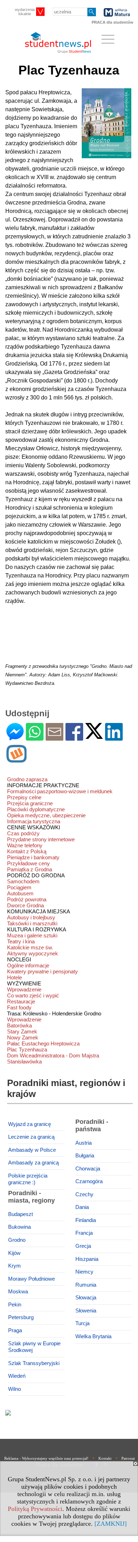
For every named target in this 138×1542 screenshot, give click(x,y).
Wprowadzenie (24, 989)
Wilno (14, 1389)
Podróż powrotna (26, 899)
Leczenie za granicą (31, 1137)
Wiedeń (16, 1376)
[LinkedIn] (114, 737)
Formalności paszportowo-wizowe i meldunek (60, 791)
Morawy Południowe (31, 1279)
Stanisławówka (24, 1061)
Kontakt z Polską (26, 851)
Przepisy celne (24, 797)
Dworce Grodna (25, 905)
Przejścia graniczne (30, 803)
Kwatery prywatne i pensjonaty (42, 971)
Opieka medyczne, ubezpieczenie (46, 815)
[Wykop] (16, 759)
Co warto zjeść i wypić (33, 995)
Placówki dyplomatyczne (36, 809)
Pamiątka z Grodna (29, 869)
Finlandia (85, 1220)
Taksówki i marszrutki (32, 923)
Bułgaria (84, 1155)
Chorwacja (87, 1169)
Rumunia (85, 1285)
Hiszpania (86, 1259)
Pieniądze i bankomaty (33, 857)
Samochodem (23, 881)
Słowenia (85, 1310)
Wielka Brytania (93, 1336)
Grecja (83, 1246)
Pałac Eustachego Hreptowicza (43, 1043)
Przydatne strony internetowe (41, 839)
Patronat (128, 1458)
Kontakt (104, 1458)
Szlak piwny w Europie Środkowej (34, 1347)
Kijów (14, 1253)
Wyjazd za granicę (29, 1124)
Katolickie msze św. (30, 947)
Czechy (84, 1194)
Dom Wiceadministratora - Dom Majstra (53, 1055)
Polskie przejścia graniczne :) (27, 1179)
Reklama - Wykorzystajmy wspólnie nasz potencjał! (46, 1458)
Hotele (14, 977)
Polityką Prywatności (35, 1508)
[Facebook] (74, 737)
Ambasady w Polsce (32, 1150)
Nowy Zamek (22, 1037)
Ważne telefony (24, 845)
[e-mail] (54, 737)
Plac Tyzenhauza (27, 1049)
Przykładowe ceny (28, 863)
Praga (15, 1330)
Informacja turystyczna (33, 821)
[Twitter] (94, 736)
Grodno (16, 1240)
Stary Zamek (22, 1031)
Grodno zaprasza (27, 779)
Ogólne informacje (28, 965)
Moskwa (18, 1291)
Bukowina (19, 1227)
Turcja (82, 1323)
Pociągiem (19, 887)
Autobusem (20, 893)
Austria (83, 1143)
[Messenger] (15, 737)
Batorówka (19, 1025)
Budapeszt (20, 1214)
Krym (14, 1266)
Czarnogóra (89, 1181)
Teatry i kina (21, 941)
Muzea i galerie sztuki (32, 935)
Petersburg (21, 1317)
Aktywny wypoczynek (32, 953)
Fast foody (19, 1007)
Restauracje (21, 1001)
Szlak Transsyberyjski (33, 1363)
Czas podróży (23, 833)
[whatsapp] (35, 737)
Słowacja (85, 1297)
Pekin (14, 1304)
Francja (84, 1233)
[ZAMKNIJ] (110, 1523)
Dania (82, 1207)
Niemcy (84, 1272)
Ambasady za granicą (33, 1163)
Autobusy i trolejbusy (31, 917)
